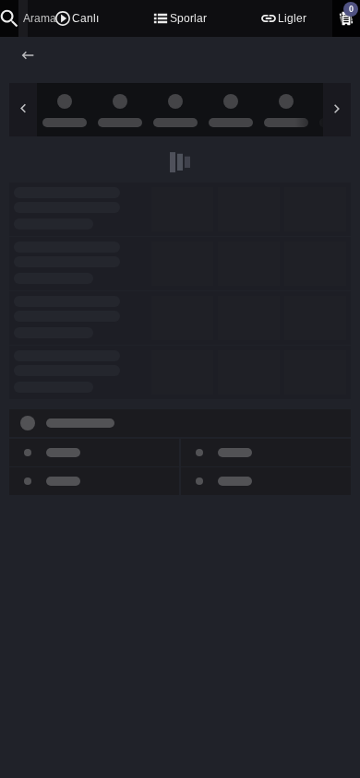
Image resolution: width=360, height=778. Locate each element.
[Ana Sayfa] (30, 55)
